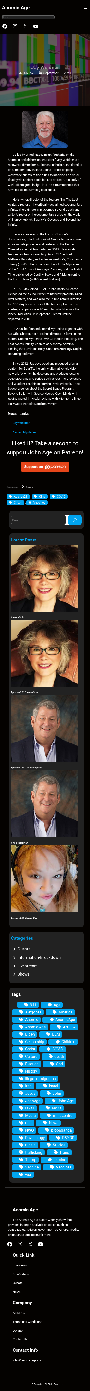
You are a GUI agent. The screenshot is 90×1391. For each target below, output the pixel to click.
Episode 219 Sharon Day (24, 918)
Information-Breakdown (39, 957)
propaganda (61, 1130)
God (59, 1064)
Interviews (20, 1265)
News (53, 1123)
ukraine (60, 1159)
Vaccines (39, 502)
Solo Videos (21, 1274)
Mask (56, 1108)
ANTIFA (69, 1027)
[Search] (75, 520)
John (57, 1093)
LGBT (30, 1108)
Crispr (18, 502)
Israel (53, 1086)
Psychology (35, 1137)
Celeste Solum (18, 617)
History (31, 1071)
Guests (29, 487)
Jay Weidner (21, 423)
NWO (29, 1130)
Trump (30, 1159)
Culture (31, 1056)
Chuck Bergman (19, 842)
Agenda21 (20, 496)
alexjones (33, 1012)
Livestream (28, 965)
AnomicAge (65, 1019)
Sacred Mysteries (24, 432)
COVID (61, 496)
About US (19, 1313)
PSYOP (68, 1137)
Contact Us (20, 1339)
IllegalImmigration (40, 1078)
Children (68, 1042)
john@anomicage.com (28, 1360)
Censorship (34, 1042)
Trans (64, 1152)
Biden (30, 1034)
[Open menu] (85, 8)
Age (57, 1005)
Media (30, 1115)
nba (28, 1123)
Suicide (59, 1145)
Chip (42, 496)
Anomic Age (16, 8)
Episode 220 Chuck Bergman (26, 767)
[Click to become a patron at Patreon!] (45, 472)
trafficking (33, 1152)
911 (33, 1005)
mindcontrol (63, 1115)
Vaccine (32, 1167)
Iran (28, 1086)
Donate (18, 1330)
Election (32, 1064)
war (28, 1174)
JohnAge (32, 1101)
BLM (56, 1034)
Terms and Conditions (27, 1321)
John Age (29, 73)
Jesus (30, 1093)
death (59, 1056)
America (65, 1012)
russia (30, 1145)
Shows (24, 974)
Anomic (31, 1019)
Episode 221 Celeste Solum (25, 692)
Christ (30, 1049)
